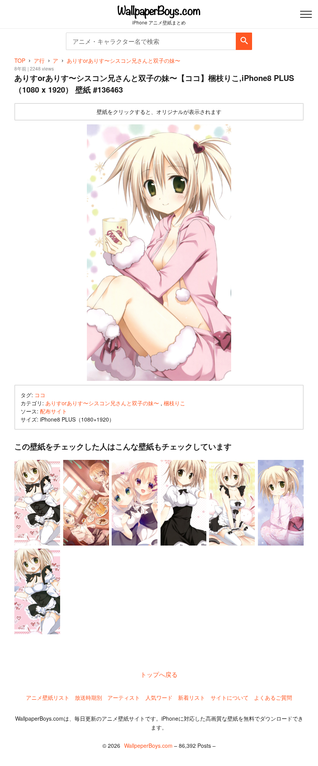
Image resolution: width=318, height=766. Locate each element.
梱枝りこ (174, 403)
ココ (40, 395)
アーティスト (123, 697)
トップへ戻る (159, 674)
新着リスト (191, 697)
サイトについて (230, 697)
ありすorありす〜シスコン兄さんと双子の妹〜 (102, 403)
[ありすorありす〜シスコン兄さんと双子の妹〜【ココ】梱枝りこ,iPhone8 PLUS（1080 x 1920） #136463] (159, 252)
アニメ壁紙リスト (47, 697)
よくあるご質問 (273, 697)
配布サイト (53, 411)
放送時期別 (88, 697)
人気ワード (159, 697)
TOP (19, 60)
